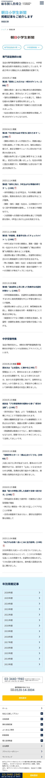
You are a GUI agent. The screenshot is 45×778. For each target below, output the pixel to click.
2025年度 (8, 598)
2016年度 (8, 647)
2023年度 (8, 609)
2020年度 (8, 625)
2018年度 (8, 636)
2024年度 (8, 603)
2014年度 (8, 658)
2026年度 (8, 592)
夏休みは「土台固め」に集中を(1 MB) (18, 367)
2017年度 (8, 642)
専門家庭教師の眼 (10, 47)
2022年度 (8, 614)
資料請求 (22, 698)
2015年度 (8, 653)
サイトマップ (7, 757)
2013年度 (8, 664)
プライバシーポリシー (10, 751)
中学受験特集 (32, 47)
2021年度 (8, 620)
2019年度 (8, 631)
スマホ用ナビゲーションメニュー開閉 (42, 3)
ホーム (4, 708)
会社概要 (5, 746)
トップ (3, 29)
